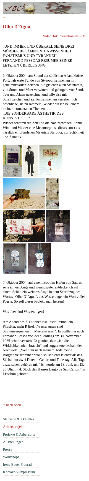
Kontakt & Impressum (19, 472)
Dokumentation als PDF (68, 36)
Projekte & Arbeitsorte (19, 434)
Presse (7, 449)
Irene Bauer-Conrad (17, 464)
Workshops (11, 457)
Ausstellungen (13, 442)
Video (47, 36)
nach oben (13, 405)
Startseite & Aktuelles (18, 419)
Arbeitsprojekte (14, 427)
